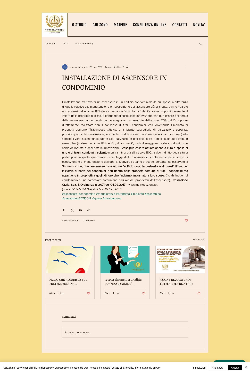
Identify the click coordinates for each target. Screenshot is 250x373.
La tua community (84, 43)
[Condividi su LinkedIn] (80, 209)
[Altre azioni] (186, 67)
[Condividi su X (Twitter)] (72, 209)
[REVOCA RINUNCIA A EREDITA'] (125, 259)
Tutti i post (50, 43)
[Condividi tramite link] (88, 209)
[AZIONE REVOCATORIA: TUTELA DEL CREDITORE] (180, 259)
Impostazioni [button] (199, 367)
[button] (200, 43)
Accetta (235, 367)
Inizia (65, 43)
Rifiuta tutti (217, 367)
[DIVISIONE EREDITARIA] (69, 259)
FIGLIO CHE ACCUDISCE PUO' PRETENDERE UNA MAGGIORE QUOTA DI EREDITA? (68, 281)
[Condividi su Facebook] (63, 209)
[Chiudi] (246, 367)
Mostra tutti (199, 239)
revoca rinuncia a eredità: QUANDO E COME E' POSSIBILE (123, 281)
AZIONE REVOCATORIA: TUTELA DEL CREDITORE (176, 281)
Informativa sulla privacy (148, 367)
